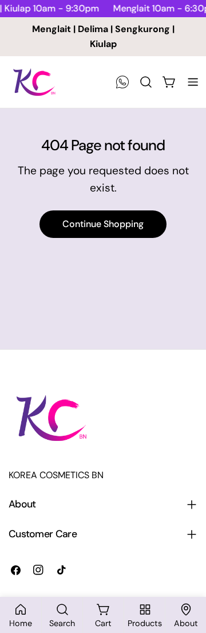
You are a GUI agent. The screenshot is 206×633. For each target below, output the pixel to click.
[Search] (145, 82)
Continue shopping (103, 224)
